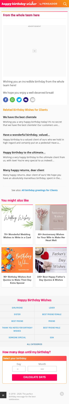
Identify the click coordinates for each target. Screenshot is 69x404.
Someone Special (17, 337)
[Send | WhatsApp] (12, 99)
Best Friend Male (51, 327)
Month (42, 364)
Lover (52, 307)
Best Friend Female (51, 314)
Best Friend (17, 321)
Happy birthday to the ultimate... (24, 152)
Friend (51, 321)
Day (19, 364)
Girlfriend (17, 307)
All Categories (34, 344)
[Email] (32, 99)
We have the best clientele (19, 117)
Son (52, 337)
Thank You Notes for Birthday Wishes (17, 329)
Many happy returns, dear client (23, 170)
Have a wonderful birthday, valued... (26, 135)
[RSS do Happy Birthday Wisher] (62, 394)
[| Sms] (25, 99)
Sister (17, 314)
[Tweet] (19, 99)
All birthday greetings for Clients (40, 190)
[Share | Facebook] (5, 99)
